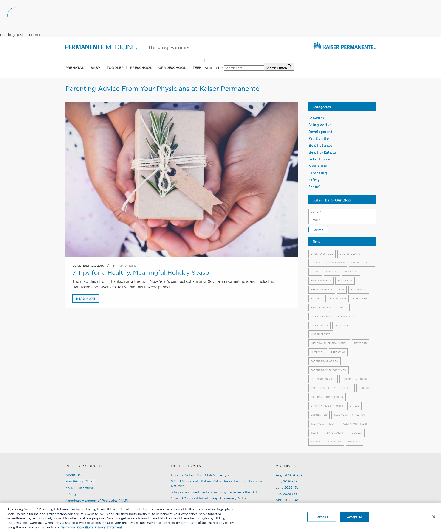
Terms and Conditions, (77, 527)
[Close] (434, 517)
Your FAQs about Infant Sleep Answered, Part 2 (208, 498)
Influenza (342, 325)
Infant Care (319, 159)
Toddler (356, 432)
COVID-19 (331, 271)
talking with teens (355, 424)
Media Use (317, 166)
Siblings (364, 388)
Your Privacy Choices (80, 481)
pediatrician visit (323, 379)
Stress (354, 406)
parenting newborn (324, 361)
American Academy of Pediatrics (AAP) (96, 500)
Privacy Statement (108, 527)
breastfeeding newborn (328, 262)
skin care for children (327, 397)
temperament (334, 432)
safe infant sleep (323, 388)
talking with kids (323, 424)
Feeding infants (322, 289)
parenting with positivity (328, 370)
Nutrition (318, 352)
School (314, 187)
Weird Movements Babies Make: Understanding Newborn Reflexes (216, 483)
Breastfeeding (350, 253)
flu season (358, 289)
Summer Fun (319, 415)
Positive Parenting (355, 379)
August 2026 (286, 475)
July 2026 (283, 481)
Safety (314, 180)
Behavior (316, 118)
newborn (360, 343)
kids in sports (320, 334)
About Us (73, 475)
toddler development (326, 441)
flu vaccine (338, 298)
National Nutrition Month (329, 343)
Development (320, 131)
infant (342, 307)
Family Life (126, 265)
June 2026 (284, 487)
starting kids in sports (327, 406)
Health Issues (320, 145)
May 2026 (283, 494)
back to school (322, 253)
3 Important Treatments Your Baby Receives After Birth (215, 492)
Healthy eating (321, 307)
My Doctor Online (79, 488)
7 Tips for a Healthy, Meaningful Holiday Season (142, 272)
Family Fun (345, 280)
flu (341, 289)
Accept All (354, 517)
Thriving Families (169, 47)
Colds (315, 271)
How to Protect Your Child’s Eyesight (200, 475)
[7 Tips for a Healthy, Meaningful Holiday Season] (181, 179)
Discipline (351, 271)
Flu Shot (317, 298)
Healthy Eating (322, 152)
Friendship (360, 298)
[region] (220, 517)
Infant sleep (319, 325)
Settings (322, 517)
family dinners (321, 280)
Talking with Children (349, 415)
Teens (315, 432)
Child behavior (361, 262)
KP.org (70, 494)
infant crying (320, 316)
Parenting (317, 173)
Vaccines (354, 441)
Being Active (319, 125)
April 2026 (284, 500)
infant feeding (346, 316)
